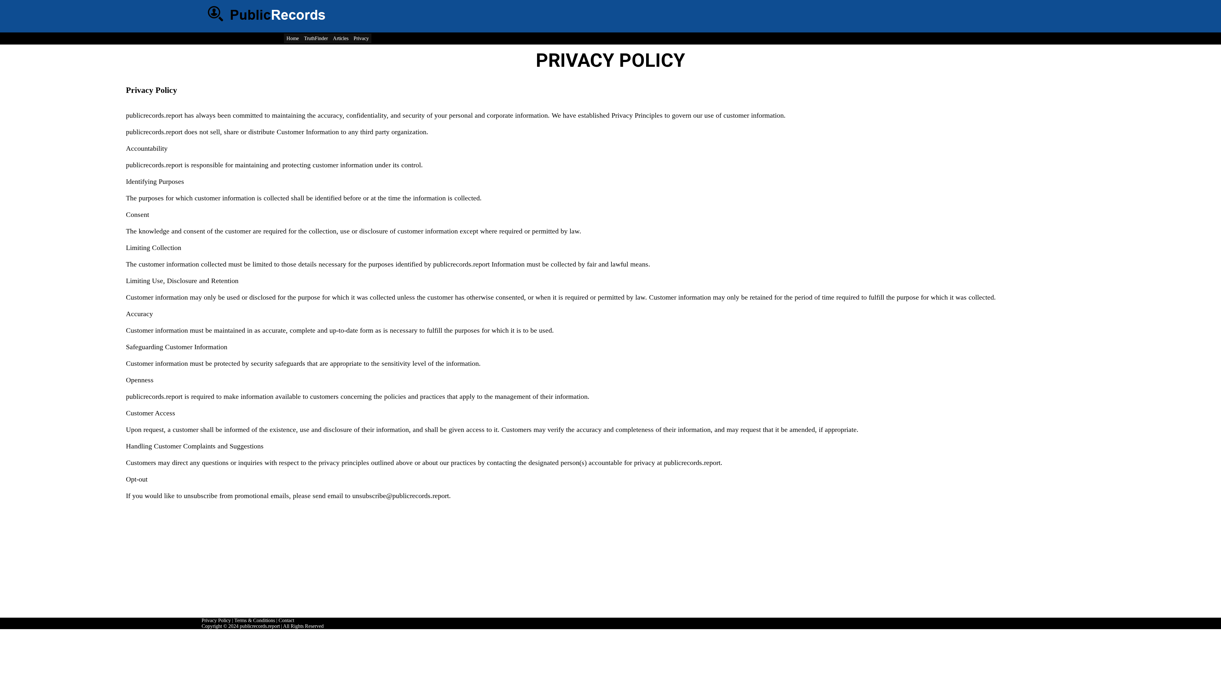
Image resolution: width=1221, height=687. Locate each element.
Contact (286, 620)
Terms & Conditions (254, 620)
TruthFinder (316, 38)
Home (292, 38)
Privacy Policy (216, 620)
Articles (340, 38)
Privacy (361, 38)
